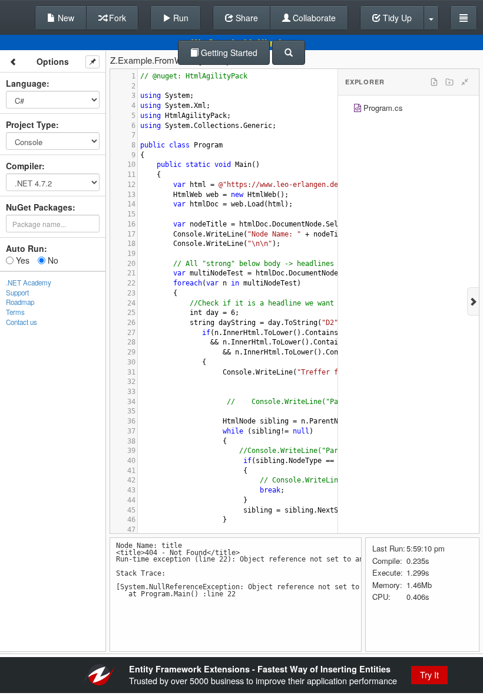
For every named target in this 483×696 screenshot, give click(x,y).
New (64, 18)
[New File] (434, 82)
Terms (15, 312)
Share (245, 18)
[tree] (408, 109)
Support (17, 292)
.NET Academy (28, 282)
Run (179, 18)
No (51, 260)
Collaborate (313, 18)
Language (26, 83)
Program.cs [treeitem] (383, 107)
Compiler (24, 166)
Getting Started (228, 52)
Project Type (31, 124)
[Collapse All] (465, 82)
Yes (21, 260)
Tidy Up (396, 18)
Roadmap (20, 302)
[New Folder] (449, 82)
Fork (116, 18)
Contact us (21, 322)
